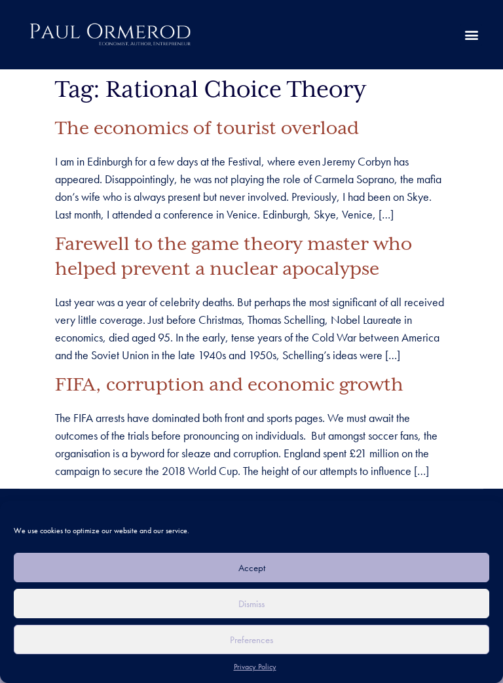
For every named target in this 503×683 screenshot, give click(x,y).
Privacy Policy (255, 666)
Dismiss (251, 603)
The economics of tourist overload (207, 128)
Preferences (251, 639)
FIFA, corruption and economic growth (229, 385)
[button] (471, 35)
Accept (251, 567)
